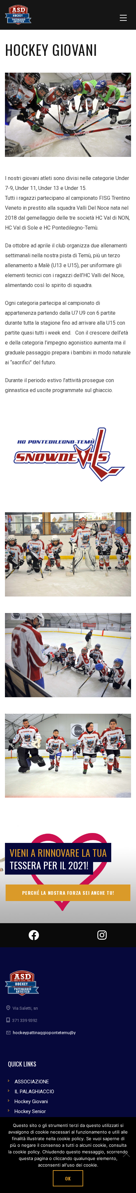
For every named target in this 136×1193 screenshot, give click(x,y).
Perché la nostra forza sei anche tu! (68, 892)
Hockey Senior (30, 1111)
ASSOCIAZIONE (32, 1082)
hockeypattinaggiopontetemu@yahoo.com (54, 1032)
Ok (68, 1178)
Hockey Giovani (31, 1101)
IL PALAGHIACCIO (34, 1092)
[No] (127, 1155)
